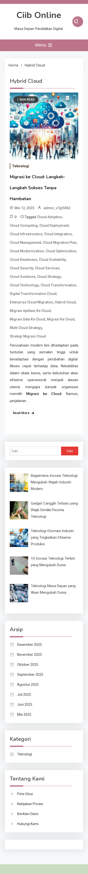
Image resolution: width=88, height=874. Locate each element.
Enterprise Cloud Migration (31, 302)
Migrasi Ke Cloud (61, 319)
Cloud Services (47, 268)
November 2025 (29, 655)
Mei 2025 (24, 714)
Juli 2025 (24, 694)
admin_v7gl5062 (57, 208)
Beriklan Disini (27, 814)
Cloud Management (25, 242)
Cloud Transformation (58, 285)
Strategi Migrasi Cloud (28, 336)
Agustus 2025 (28, 684)
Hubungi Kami (27, 824)
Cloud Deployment (54, 225)
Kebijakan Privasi (30, 804)
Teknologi (20, 166)
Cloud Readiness (23, 260)
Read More (21, 413)
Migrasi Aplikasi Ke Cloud (30, 311)
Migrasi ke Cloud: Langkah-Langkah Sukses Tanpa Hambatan (37, 188)
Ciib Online (38, 15)
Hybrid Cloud (65, 302)
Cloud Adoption (49, 217)
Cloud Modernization (27, 251)
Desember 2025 (29, 645)
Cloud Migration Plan (60, 242)
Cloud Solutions (22, 277)
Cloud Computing (24, 225)
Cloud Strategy (49, 277)
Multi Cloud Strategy (26, 328)
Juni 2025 (24, 704)
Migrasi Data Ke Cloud (27, 319)
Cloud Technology (24, 285)
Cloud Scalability (52, 260)
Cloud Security (21, 268)
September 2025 (30, 675)
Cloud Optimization (60, 251)
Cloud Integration (58, 234)
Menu (41, 44)
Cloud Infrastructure (26, 234)
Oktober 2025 (27, 665)
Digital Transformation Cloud (33, 294)
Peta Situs (25, 794)
